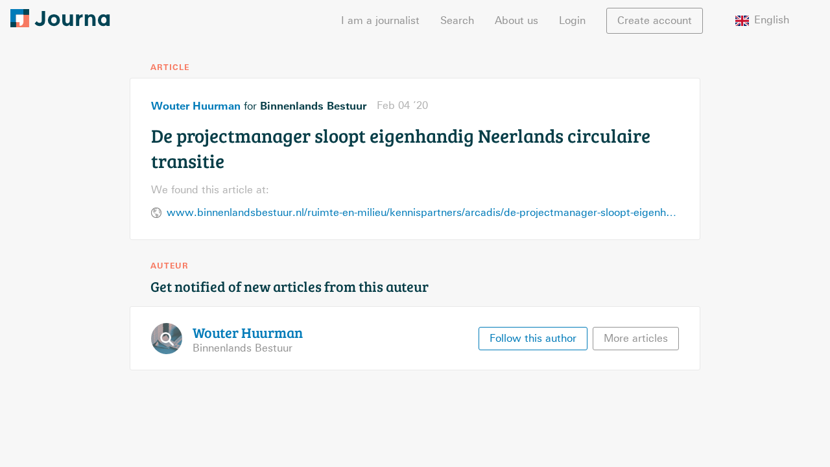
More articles (636, 338)
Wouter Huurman (196, 105)
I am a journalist (380, 20)
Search (457, 20)
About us (516, 20)
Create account (654, 20)
